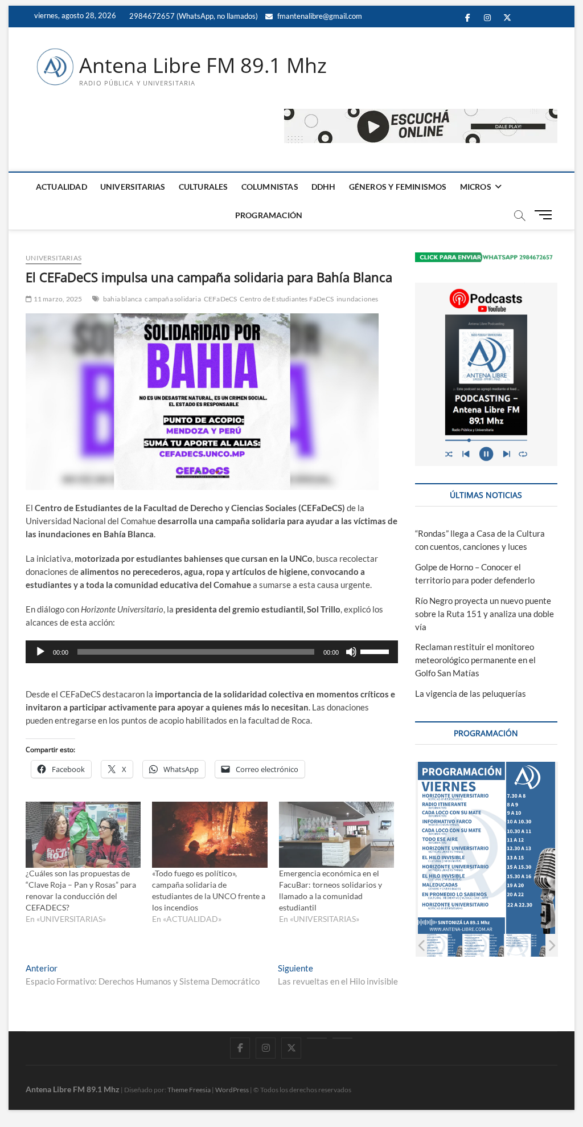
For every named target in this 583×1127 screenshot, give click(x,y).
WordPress (232, 1089)
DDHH (323, 186)
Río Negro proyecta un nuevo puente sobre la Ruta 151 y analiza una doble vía (484, 613)
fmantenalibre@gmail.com (319, 16)
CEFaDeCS (220, 299)
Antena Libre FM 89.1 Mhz (203, 65)
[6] (525, 945)
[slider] (376, 650)
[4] (442, 945)
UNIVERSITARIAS (133, 186)
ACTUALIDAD (61, 186)
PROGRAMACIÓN (268, 215)
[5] (483, 945)
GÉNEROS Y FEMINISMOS (398, 186)
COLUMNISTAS (269, 186)
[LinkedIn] (317, 1038)
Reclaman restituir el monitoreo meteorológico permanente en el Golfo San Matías (475, 660)
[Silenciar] (351, 652)
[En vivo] (342, 1038)
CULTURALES (203, 186)
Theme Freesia (189, 1089)
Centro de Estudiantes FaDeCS (287, 299)
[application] (212, 651)
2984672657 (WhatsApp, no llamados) (193, 16)
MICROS (475, 186)
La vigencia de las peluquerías (470, 693)
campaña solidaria (172, 299)
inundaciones (357, 299)
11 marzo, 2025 (57, 299)
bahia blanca (122, 299)
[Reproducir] (40, 652)
